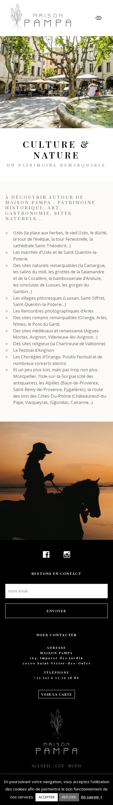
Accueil (42, 765)
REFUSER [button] (69, 797)
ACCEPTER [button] (47, 797)
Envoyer (56, 611)
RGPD (75, 765)
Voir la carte (56, 694)
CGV (60, 765)
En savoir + (91, 796)
